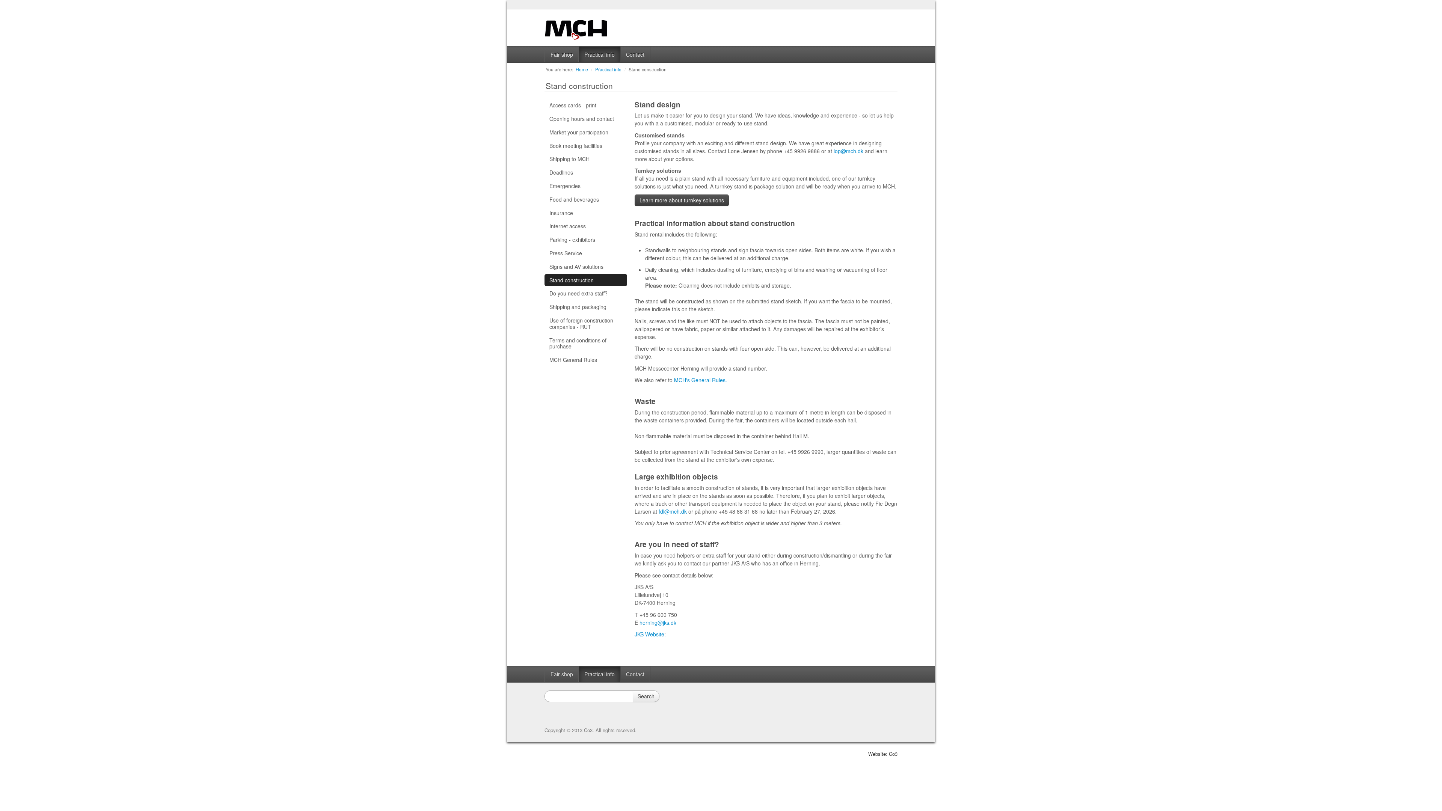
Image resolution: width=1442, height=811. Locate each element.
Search (646, 696)
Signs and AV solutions (576, 266)
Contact (635, 54)
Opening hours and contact (581, 118)
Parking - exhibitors (572, 239)
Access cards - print (572, 105)
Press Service (565, 253)
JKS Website (649, 634)
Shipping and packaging (577, 307)
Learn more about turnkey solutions (682, 200)
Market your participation (578, 132)
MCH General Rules (573, 359)
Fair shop (562, 54)
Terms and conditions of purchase (577, 343)
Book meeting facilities (575, 145)
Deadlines (561, 172)
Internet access (567, 226)
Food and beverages (574, 199)
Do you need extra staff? (578, 293)
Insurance (561, 213)
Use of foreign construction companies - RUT (581, 323)
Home (582, 69)
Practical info (599, 54)
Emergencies (565, 186)
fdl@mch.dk (673, 511)
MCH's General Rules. (700, 380)
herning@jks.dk (658, 622)
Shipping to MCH (569, 159)
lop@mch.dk (848, 151)
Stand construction (648, 69)
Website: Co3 (882, 753)
